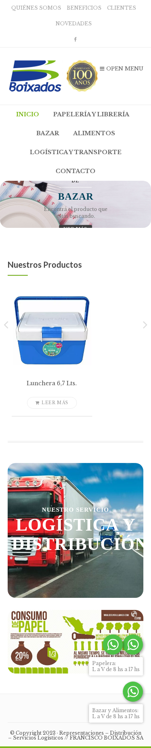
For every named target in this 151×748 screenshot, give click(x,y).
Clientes (121, 8)
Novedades (74, 24)
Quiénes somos (36, 8)
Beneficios (84, 8)
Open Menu (124, 68)
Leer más (54, 402)
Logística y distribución (80, 534)
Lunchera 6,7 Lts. (52, 383)
